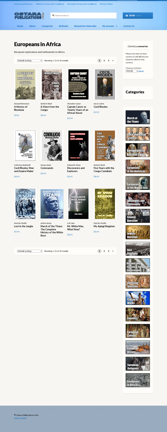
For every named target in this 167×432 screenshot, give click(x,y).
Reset (141, 71)
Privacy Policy (106, 4)
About (32, 26)
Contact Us (128, 26)
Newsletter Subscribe (85, 26)
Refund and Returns (23, 4)
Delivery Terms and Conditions (50, 4)
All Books (63, 26)
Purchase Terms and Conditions (82, 4)
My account (108, 26)
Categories (47, 26)
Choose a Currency (133, 68)
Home (20, 26)
